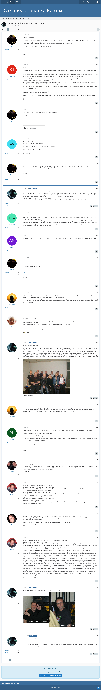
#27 (97, 212)
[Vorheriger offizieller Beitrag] (94, 206)
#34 (97, 427)
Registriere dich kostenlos (54, 672)
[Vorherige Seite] (2, 29)
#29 (97, 258)
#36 (97, 482)
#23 (97, 109)
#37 (97, 513)
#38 (97, 537)
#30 (97, 292)
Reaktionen (7, 49)
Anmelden (82, 2)
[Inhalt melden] (96, 58)
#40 (97, 636)
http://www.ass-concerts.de (30, 272)
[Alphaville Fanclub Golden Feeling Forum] (50, 10)
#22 (97, 64)
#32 (97, 342)
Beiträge (6, 50)
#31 (97, 315)
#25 (97, 163)
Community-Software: (50, 687)
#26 (97, 188)
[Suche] (97, 2)
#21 (97, 34)
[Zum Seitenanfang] (98, 688)
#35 (97, 460)
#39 (97, 587)
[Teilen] (98, 29)
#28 (97, 235)
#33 (97, 405)
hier (61, 646)
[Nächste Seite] (19, 29)
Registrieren (90, 2)
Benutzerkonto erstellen (55, 675)
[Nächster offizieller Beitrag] (96, 206)
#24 (97, 138)
